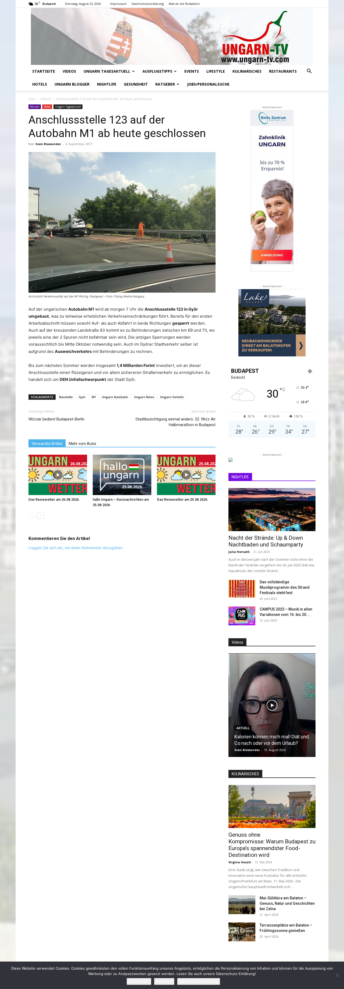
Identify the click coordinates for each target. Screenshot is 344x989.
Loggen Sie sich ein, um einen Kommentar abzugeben (75, 547)
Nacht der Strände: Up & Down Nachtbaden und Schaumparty (265, 541)
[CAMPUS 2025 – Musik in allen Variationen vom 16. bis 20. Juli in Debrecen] (241, 615)
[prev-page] (31, 515)
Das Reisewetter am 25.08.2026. (182, 499)
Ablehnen (164, 981)
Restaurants (283, 71)
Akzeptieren (139, 981)
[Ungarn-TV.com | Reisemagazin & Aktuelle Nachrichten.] (172, 36)
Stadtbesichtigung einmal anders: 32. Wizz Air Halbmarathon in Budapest (175, 422)
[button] (309, 71)
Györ (82, 397)
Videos (69, 71)
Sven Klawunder (48, 144)
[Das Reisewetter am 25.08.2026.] (186, 475)
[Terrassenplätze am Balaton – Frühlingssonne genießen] (241, 932)
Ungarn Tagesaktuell (107, 71)
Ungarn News (144, 397)
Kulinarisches (246, 71)
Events (191, 71)
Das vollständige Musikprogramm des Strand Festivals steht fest (285, 587)
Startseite (43, 71)
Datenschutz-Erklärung (198, 981)
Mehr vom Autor (82, 443)
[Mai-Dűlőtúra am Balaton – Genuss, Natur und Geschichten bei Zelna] (241, 904)
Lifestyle (215, 71)
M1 (94, 397)
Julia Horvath (239, 552)
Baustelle (66, 397)
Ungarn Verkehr (172, 397)
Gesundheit (136, 84)
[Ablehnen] (337, 975)
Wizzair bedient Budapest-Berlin (56, 419)
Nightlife (106, 84)
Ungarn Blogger (72, 84)
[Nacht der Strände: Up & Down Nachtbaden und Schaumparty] (272, 509)
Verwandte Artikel (47, 443)
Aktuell (46, 99)
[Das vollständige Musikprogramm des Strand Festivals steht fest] (241, 588)
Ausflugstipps (157, 71)
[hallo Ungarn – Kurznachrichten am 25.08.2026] (122, 475)
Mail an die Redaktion (184, 4)
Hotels (39, 84)
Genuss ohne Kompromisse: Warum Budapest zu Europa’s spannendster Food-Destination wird (272, 845)
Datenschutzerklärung (148, 4)
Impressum (118, 4)
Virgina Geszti (239, 862)
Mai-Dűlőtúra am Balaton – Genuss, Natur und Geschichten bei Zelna (287, 903)
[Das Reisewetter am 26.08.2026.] (57, 475)
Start (31, 99)
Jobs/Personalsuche (208, 84)
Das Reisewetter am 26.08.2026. (54, 499)
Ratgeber (165, 84)
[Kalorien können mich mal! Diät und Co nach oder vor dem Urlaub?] (272, 705)
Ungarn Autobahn (115, 397)
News (47, 106)
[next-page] (40, 515)
